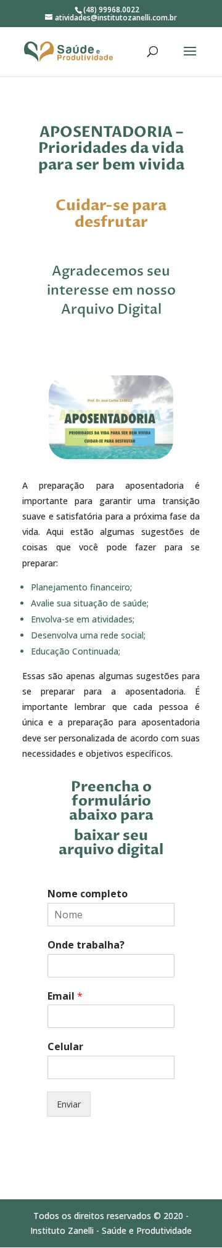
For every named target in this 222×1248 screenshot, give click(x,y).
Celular (65, 1046)
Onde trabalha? (86, 945)
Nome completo (87, 893)
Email (65, 996)
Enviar (69, 1104)
